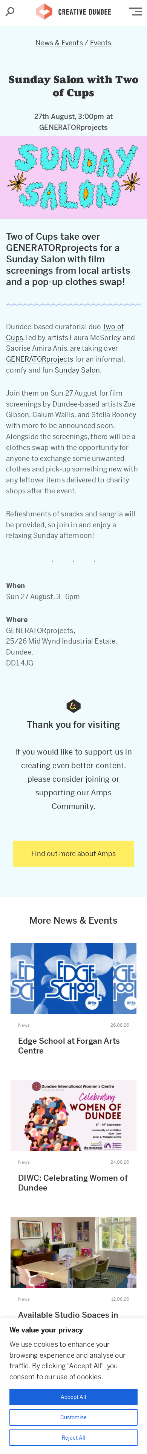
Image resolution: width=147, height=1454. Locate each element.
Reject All (74, 1437)
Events (101, 43)
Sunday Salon (77, 370)
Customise (73, 1417)
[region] (73, 1386)
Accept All (73, 1397)
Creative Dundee (73, 9)
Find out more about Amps (73, 853)
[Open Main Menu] (135, 11)
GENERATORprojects (39, 359)
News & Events (59, 43)
